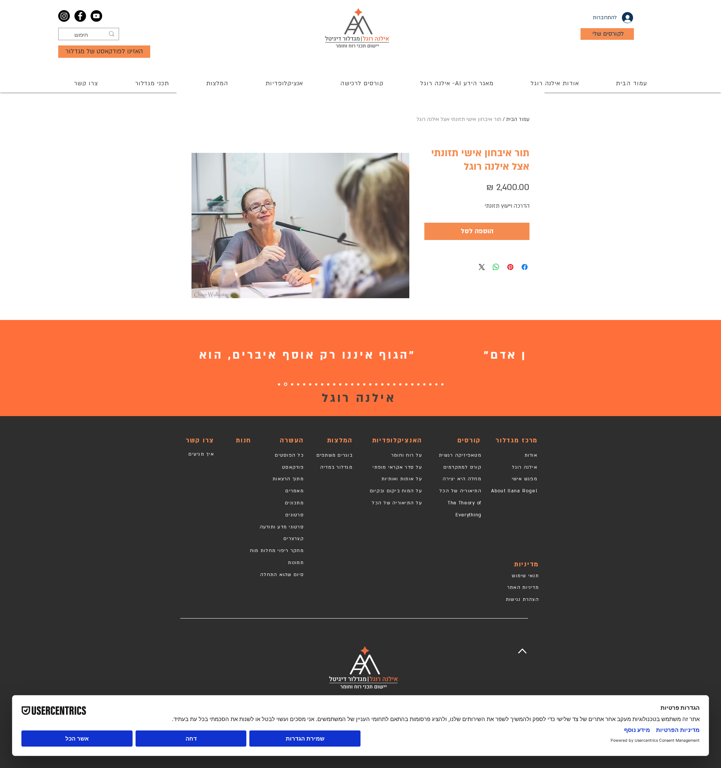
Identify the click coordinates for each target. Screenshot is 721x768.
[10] (388, 384)
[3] (430, 384)
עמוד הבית (517, 119)
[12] (376, 384)
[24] (304, 384)
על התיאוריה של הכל (397, 503)
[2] (436, 384)
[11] (382, 384)
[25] (298, 384)
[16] (352, 384)
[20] (328, 384)
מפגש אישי (524, 479)
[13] (370, 384)
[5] (418, 384)
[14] (364, 384)
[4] (424, 384)
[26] (292, 384)
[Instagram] (64, 16)
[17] (346, 384)
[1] (442, 384)
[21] (322, 384)
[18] (334, 384)
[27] (285, 384)
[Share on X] (481, 267)
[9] (394, 384)
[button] (361, 83)
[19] (340, 384)
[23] (310, 384)
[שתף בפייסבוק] (524, 267)
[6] (412, 384)
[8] (400, 384)
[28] (279, 384)
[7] (406, 384)
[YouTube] (96, 16)
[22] (316, 384)
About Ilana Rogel (514, 491)
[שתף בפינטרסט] (510, 267)
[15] (358, 384)
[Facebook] (80, 16)
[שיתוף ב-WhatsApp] (496, 267)
